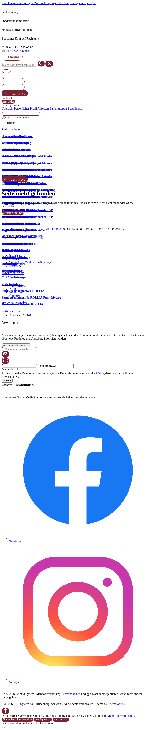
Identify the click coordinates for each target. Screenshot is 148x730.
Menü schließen (17, 94)
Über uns (14, 295)
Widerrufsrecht (18, 285)
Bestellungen (75, 108)
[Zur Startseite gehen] (15, 50)
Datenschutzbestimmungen (38, 373)
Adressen (43, 108)
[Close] (3, 727)
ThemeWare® (116, 704)
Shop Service (12, 243)
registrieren (14, 105)
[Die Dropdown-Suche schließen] (49, 64)
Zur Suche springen (46, 3)
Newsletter (15, 255)
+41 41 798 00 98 (55, 229)
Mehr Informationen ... (121, 715)
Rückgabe (15, 265)
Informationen (13, 273)
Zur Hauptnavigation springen (77, 3)
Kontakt (14, 259)
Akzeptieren (60, 719)
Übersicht (8, 108)
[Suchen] (41, 64)
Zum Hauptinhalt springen (18, 3)
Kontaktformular (32, 236)
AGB (12, 289)
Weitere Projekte (15, 303)
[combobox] (19, 65)
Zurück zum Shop (13, 212)
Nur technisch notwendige (17, 719)
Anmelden (8, 101)
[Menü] (6, 70)
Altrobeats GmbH (20, 315)
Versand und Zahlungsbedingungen (30, 262)
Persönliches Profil (25, 108)
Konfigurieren (43, 719)
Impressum (16, 292)
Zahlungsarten (59, 108)
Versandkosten (71, 694)
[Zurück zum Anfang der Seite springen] (5, 711)
